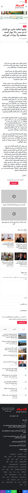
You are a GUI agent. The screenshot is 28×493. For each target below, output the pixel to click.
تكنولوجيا (5, 471)
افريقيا (17, 459)
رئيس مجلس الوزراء (13, 474)
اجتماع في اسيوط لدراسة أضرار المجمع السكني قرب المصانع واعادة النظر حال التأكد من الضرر (9, 335)
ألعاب (15, 456)
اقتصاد (12, 459)
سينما (8, 476)
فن (22, 479)
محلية (3, 482)
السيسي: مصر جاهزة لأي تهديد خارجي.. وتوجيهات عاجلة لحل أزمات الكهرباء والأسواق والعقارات (21, 246)
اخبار (25, 459)
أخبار (25, 454)
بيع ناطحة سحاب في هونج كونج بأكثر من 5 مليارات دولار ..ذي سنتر (9, 375)
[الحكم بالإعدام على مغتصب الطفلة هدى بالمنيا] (22, 397)
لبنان (15, 482)
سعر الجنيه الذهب (22, 476)
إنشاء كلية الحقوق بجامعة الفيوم (10, 355)
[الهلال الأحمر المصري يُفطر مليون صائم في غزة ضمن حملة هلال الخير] (7, 256)
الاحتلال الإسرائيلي (22, 461)
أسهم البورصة (12, 454)
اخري (21, 459)
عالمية (3, 476)
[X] (16, 416)
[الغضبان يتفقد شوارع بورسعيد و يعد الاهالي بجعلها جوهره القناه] (22, 370)
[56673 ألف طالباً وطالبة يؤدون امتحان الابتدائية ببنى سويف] (22, 384)
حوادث (20, 474)
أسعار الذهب (19, 454)
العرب (3, 469)
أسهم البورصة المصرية (22, 456)
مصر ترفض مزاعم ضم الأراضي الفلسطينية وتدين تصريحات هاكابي (21, 263)
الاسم (25, 297)
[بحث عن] (26, 7)
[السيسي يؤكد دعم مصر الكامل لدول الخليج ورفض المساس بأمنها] (7, 237)
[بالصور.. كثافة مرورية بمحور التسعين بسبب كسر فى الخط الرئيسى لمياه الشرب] (22, 350)
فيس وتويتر (13, 479)
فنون (18, 479)
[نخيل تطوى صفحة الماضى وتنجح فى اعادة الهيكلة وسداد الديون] (22, 343)
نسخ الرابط (14, 183)
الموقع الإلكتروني (23, 310)
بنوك (14, 471)
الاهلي (7, 461)
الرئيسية (24, 23)
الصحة (12, 469)
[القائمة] (2, 7)
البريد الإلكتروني (23, 304)
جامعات (24, 474)
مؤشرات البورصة (9, 482)
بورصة (10, 471)
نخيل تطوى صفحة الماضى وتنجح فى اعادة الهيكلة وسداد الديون (9, 342)
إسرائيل (10, 456)
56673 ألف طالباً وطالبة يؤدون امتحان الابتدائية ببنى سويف (10, 382)
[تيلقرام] (10, 416)
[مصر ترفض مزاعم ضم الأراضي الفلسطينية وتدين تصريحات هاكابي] (21, 256)
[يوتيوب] (14, 416)
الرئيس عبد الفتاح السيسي (13, 466)
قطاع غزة (24, 482)
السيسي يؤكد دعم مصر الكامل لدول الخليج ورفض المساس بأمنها (7, 244)
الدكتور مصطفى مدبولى (13, 464)
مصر (20, 23)
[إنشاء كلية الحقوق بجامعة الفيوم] (22, 357)
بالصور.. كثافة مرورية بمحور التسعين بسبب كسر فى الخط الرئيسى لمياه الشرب (11, 349)
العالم (7, 469)
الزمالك (4, 466)
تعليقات (5, 329)
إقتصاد (5, 456)
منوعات (20, 484)
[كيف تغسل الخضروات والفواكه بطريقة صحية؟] (22, 390)
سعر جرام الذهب (14, 476)
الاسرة (11, 461)
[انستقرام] (12, 416)
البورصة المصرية (23, 464)
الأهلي (8, 459)
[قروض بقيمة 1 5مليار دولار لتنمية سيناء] (22, 364)
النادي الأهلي (23, 471)
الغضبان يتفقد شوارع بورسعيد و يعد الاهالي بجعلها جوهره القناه (9, 369)
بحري (18, 471)
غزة (25, 479)
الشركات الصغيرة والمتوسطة (20, 469)
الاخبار (16, 461)
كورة (19, 482)
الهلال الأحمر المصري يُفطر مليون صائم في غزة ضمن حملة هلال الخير (7, 263)
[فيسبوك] (18, 416)
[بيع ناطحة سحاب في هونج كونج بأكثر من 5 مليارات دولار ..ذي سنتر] (22, 377)
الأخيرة (14, 329)
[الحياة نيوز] (19, 6)
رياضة (6, 474)
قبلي (8, 479)
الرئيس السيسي (23, 466)
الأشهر (23, 329)
